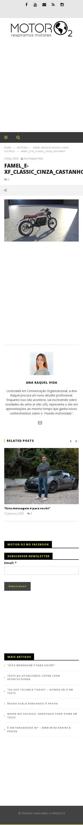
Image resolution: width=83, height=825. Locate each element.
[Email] (44, 4)
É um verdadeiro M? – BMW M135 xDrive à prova (39, 729)
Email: (10, 563)
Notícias (22, 147)
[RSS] (53, 4)
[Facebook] (26, 4)
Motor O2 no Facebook (28, 544)
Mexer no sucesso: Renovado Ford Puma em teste (42, 715)
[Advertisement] (41, 88)
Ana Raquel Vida (33, 158)
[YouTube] (35, 4)
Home (7, 147)
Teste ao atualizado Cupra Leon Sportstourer (33, 677)
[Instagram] (62, 4)
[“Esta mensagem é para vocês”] (41, 476)
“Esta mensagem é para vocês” (27, 508)
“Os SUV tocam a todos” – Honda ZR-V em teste (40, 691)
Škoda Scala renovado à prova (32, 703)
